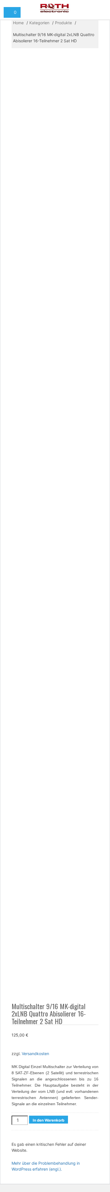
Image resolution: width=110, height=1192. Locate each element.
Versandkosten (35, 1053)
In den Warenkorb (48, 1120)
